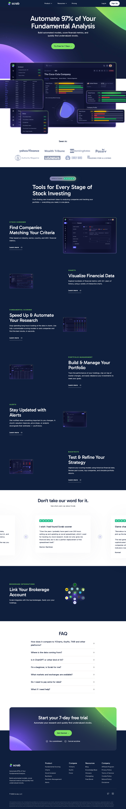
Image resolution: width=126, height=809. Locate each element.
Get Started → (63, 733)
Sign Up (115, 3)
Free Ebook (89, 779)
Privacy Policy (107, 770)
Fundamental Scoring (52, 767)
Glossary (88, 773)
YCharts (72, 767)
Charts (47, 770)
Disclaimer (105, 782)
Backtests (48, 776)
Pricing (74, 3)
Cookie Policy (107, 776)
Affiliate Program (108, 767)
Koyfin (71, 770)
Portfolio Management (53, 779)
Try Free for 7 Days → (63, 46)
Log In (104, 3)
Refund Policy (107, 779)
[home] (13, 3)
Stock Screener (50, 773)
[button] (26, 536)
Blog (87, 767)
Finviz (71, 773)
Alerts (47, 782)
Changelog (89, 776)
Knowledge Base (91, 770)
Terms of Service (108, 773)
